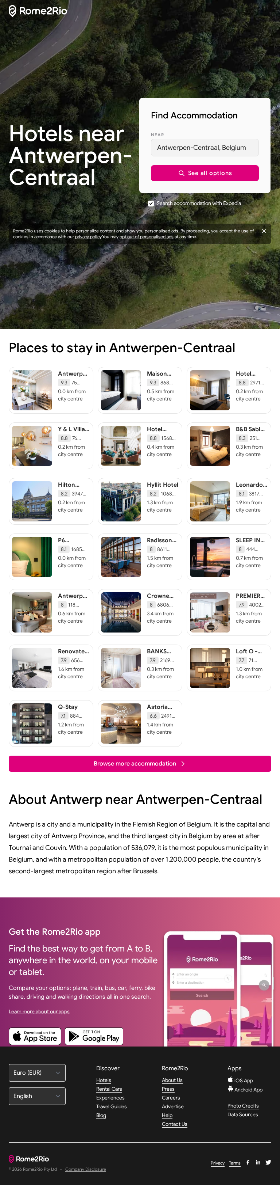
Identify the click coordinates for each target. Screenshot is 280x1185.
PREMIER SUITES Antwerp (248, 603)
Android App (247, 1089)
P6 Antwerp (70, 544)
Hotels (103, 1080)
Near (157, 134)
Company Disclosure (85, 1169)
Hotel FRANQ (157, 433)
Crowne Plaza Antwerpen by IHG (163, 607)
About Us (172, 1080)
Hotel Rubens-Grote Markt (247, 384)
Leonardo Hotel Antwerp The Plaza (249, 495)
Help (167, 1115)
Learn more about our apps (39, 1011)
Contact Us (174, 1124)
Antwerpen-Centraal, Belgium (201, 148)
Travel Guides (111, 1106)
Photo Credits (243, 1105)
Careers (171, 1097)
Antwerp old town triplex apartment (73, 384)
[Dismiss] (264, 231)
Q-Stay (68, 707)
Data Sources (243, 1114)
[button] (205, 173)
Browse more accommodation (135, 763)
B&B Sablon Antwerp (252, 433)
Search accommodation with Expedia (199, 203)
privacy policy (88, 236)
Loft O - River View (250, 655)
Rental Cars (109, 1089)
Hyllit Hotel (162, 485)
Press (168, 1089)
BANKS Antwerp (159, 655)
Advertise (173, 1106)
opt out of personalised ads (147, 236)
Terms (235, 1163)
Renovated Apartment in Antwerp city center (73, 662)
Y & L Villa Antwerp (71, 433)
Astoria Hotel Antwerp (159, 714)
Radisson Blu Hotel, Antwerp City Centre (160, 555)
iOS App (243, 1080)
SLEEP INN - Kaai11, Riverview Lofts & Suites (250, 555)
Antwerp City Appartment (75, 603)
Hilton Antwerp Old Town (71, 492)
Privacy (218, 1163)
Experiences (110, 1097)
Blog (101, 1115)
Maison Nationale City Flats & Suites (163, 384)
